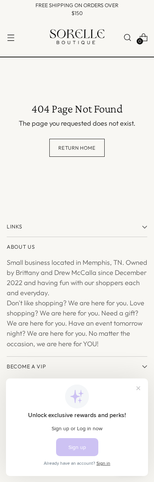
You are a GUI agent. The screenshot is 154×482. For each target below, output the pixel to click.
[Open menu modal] (10, 37)
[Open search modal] (127, 37)
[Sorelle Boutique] (77, 37)
